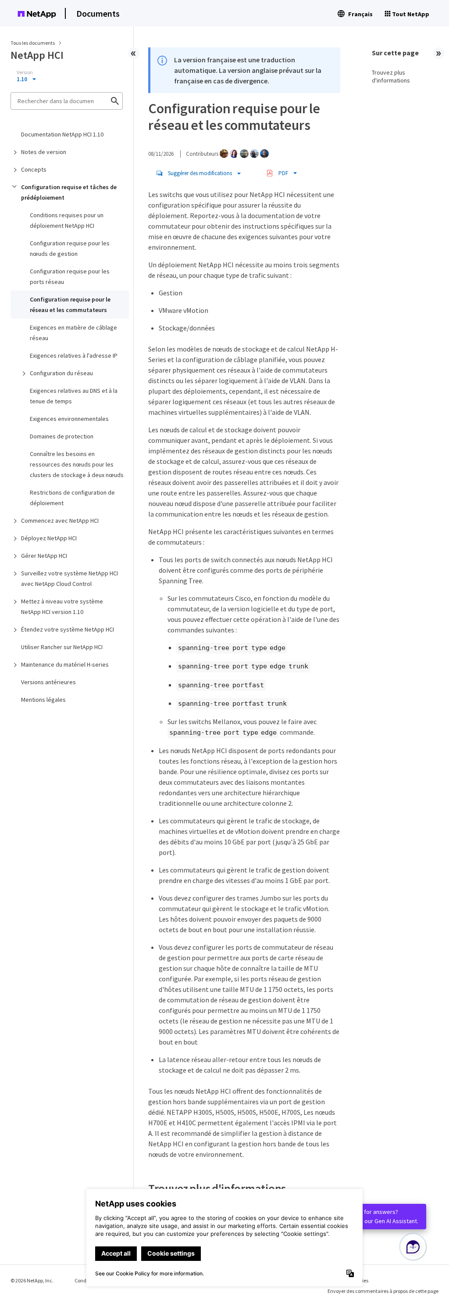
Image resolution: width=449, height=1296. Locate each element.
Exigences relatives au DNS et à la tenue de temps (74, 396)
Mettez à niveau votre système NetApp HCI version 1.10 (62, 606)
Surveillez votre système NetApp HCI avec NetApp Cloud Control (69, 578)
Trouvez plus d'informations (391, 76)
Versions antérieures (48, 682)
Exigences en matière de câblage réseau (73, 332)
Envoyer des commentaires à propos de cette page (383, 1291)
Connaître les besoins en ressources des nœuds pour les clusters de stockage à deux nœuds (77, 464)
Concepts (33, 169)
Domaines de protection (61, 436)
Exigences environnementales (69, 419)
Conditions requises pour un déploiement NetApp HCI (66, 220)
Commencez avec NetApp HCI (60, 520)
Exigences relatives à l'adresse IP (74, 355)
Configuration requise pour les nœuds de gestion (70, 248)
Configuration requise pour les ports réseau (70, 276)
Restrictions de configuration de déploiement (72, 497)
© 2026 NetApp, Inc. (32, 1280)
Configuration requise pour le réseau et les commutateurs (70, 304)
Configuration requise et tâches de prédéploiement (69, 192)
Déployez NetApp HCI (49, 538)
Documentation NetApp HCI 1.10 (62, 134)
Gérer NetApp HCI (44, 556)
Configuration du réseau (61, 373)
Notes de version (43, 152)
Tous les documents (33, 42)
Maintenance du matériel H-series (65, 664)
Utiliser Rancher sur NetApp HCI (62, 647)
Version (25, 72)
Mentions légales (43, 700)
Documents (98, 13)
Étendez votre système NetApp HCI (67, 629)
